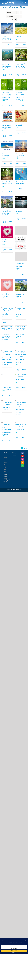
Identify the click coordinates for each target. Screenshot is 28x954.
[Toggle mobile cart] (22, 2)
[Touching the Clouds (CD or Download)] (21, 424)
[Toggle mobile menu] (25, 2)
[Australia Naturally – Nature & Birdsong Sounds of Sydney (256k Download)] (7, 116)
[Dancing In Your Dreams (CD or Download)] (7, 146)
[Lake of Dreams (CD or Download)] (21, 202)
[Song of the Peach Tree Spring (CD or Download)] (21, 328)
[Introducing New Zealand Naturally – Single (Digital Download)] (7, 202)
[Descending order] (21, 12)
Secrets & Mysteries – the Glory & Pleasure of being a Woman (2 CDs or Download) (7, 336)
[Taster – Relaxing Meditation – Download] (21, 353)
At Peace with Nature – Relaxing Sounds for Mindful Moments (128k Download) (6, 96)
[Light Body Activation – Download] (7, 232)
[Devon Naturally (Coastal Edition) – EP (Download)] (21, 146)
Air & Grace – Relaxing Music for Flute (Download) (6, 38)
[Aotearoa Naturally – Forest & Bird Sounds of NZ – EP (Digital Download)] (21, 55)
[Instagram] (22, 459)
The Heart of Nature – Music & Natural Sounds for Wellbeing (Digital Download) (7, 431)
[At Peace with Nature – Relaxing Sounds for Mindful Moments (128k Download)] (7, 84)
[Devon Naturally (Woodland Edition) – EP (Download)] (7, 174)
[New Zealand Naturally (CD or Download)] (21, 285)
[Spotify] (22, 465)
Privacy (14, 453)
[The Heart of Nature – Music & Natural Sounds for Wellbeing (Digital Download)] (7, 424)
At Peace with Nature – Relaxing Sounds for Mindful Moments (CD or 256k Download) (20, 96)
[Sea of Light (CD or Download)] (7, 309)
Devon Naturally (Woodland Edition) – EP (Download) (7, 183)
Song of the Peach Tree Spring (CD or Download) (20, 334)
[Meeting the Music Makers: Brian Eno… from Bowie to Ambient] (21, 243)
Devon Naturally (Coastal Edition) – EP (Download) (20, 155)
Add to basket (18, 45)
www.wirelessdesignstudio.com (14, 490)
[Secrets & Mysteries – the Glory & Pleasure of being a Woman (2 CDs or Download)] (7, 328)
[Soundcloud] (22, 462)
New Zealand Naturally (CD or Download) (20, 294)
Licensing (14, 455)
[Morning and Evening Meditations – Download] (7, 285)
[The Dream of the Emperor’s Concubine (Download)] (21, 403)
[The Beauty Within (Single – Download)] (21, 375)
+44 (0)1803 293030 (5, 474)
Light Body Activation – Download (5, 241)
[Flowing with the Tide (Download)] (21, 174)
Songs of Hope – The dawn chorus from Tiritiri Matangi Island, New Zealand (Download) (7, 361)
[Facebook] (22, 453)
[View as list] (15, 19)
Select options (18, 106)
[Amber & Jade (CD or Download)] (21, 28)
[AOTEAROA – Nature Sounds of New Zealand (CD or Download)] (7, 55)
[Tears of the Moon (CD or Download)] (7, 379)
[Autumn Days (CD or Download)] (21, 116)
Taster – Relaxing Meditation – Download (20, 361)
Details (8, 44)
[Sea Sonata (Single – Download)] (21, 309)
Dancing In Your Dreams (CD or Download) (6, 155)
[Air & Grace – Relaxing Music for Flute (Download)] (7, 28)
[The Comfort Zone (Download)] (7, 402)
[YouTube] (22, 456)
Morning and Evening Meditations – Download (7, 294)
